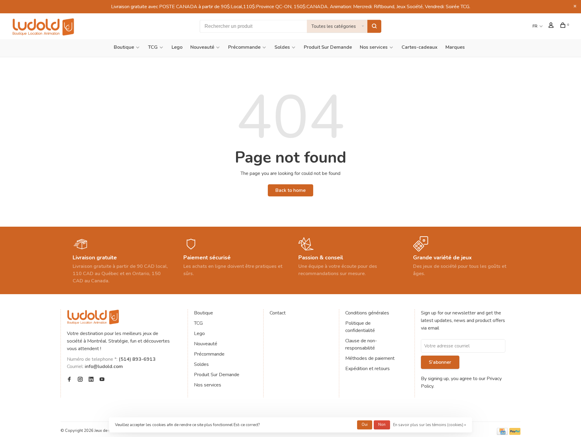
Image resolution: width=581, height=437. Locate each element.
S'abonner (440, 362)
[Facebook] (69, 379)
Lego (177, 47)
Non (382, 424)
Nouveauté (202, 47)
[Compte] (551, 26)
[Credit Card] (502, 433)
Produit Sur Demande (328, 47)
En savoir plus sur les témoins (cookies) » (429, 425)
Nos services (374, 47)
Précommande (244, 47)
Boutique (124, 47)
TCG (153, 47)
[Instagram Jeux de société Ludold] (80, 379)
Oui (365, 424)
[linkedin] (91, 379)
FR (535, 26)
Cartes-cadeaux (420, 47)
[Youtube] (102, 379)
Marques (455, 47)
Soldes (282, 47)
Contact (278, 313)
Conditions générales (367, 313)
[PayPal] (514, 433)
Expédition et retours (367, 368)
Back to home (290, 190)
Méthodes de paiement (370, 358)
